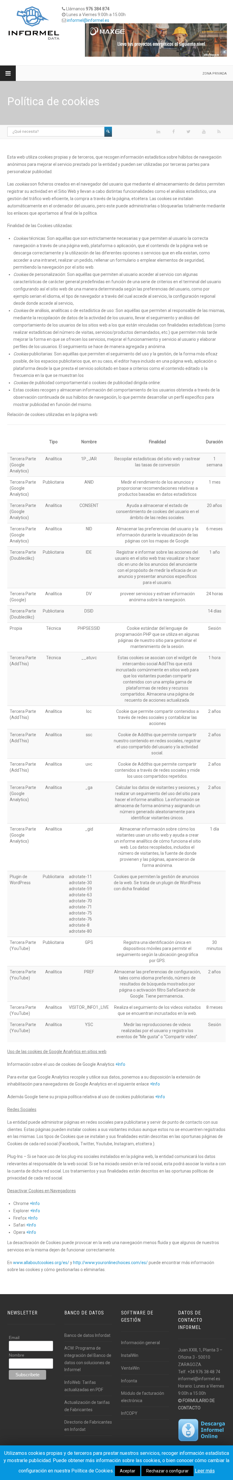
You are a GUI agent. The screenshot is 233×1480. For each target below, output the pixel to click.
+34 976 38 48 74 (203, 1371)
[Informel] (34, 22)
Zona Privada (214, 74)
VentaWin (130, 1368)
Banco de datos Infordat (87, 1335)
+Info (120, 1064)
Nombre (16, 1355)
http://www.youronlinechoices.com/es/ (110, 1262)
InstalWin (129, 1355)
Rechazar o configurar (167, 1470)
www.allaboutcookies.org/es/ (41, 1262)
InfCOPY (129, 1413)
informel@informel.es (88, 20)
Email (14, 1337)
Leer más (205, 1471)
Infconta (129, 1380)
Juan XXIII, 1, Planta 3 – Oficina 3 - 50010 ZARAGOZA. (200, 1357)
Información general (140, 1342)
